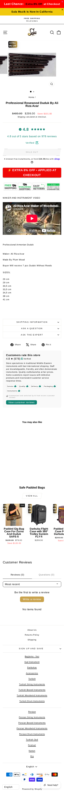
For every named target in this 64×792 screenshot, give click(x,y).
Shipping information (32, 322)
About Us (31, 630)
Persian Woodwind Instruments (32, 728)
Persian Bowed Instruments (31, 723)
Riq (32, 756)
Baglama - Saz (32, 656)
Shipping (21, 117)
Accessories (32, 673)
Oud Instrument (32, 662)
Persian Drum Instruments (32, 734)
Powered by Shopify (32, 789)
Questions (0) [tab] (46, 574)
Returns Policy (32, 635)
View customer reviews (21, 402)
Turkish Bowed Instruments (32, 690)
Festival (32, 745)
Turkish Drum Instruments (32, 701)
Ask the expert (32, 335)
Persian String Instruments (32, 717)
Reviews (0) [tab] (17, 574)
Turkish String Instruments (32, 684)
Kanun (32, 751)
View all (32, 496)
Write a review (32, 599)
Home (31, 97)
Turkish (32, 679)
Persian (32, 712)
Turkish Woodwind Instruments (32, 695)
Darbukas (32, 667)
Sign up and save (31, 648)
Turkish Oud (32, 739)
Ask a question (32, 328)
